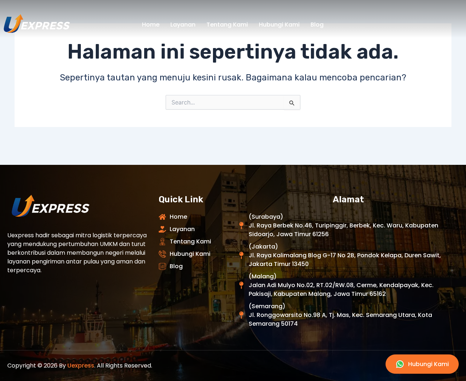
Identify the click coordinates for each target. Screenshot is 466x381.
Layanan (183, 24)
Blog (317, 24)
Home (150, 24)
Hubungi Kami (279, 24)
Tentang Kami (227, 24)
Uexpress (80, 365)
